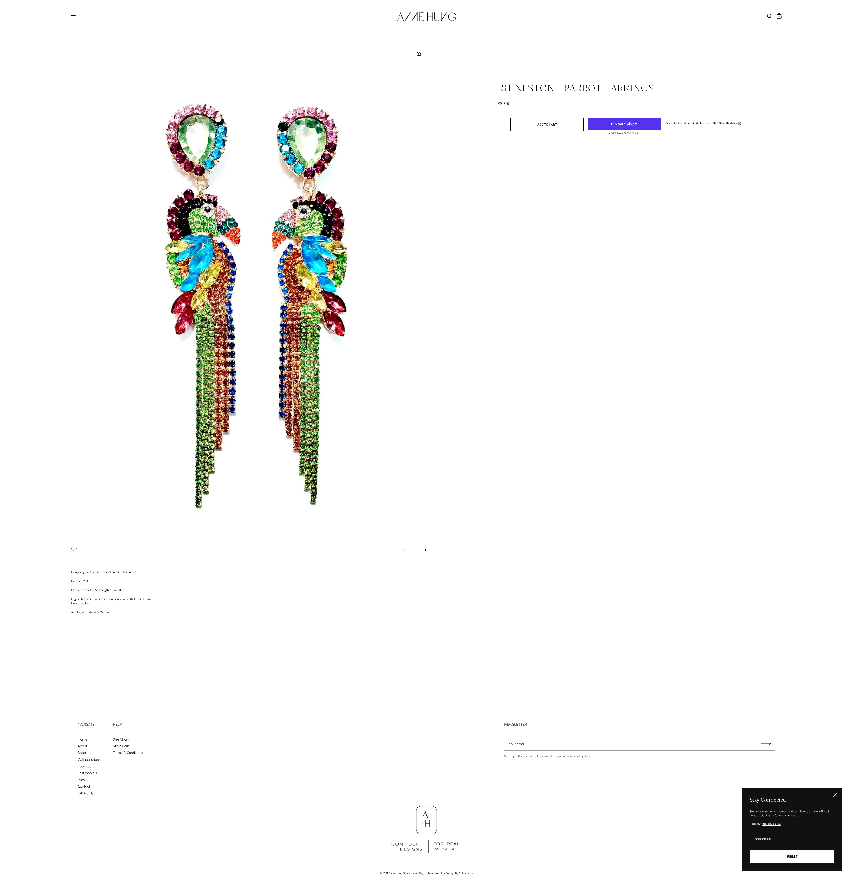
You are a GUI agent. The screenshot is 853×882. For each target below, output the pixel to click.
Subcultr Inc (466, 873)
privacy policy (771, 823)
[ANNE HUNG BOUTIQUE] (426, 16)
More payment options (624, 133)
